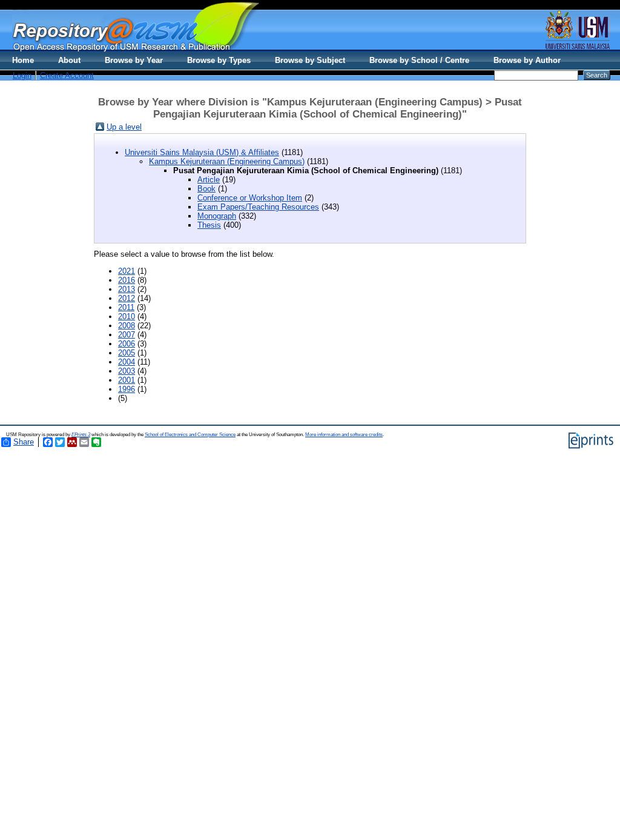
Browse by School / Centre (419, 60)
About (69, 60)
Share (23, 441)
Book (206, 188)
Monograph (216, 215)
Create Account (67, 75)
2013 (126, 289)
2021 (126, 271)
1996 (126, 389)
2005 (126, 352)
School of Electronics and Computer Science (190, 434)
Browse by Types (219, 60)
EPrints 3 (80, 434)
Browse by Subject (310, 60)
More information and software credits (344, 434)
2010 (126, 316)
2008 (126, 325)
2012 (126, 298)
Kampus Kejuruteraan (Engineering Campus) (227, 161)
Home (23, 60)
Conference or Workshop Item (249, 197)
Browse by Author (527, 60)
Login (22, 75)
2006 (126, 343)
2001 (126, 380)
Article (208, 179)
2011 (126, 307)
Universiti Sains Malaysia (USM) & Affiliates (202, 152)
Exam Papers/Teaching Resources (258, 206)
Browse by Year (134, 60)
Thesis (209, 225)
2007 (126, 334)
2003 (126, 371)
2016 (126, 280)
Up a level (124, 126)
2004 (126, 361)
